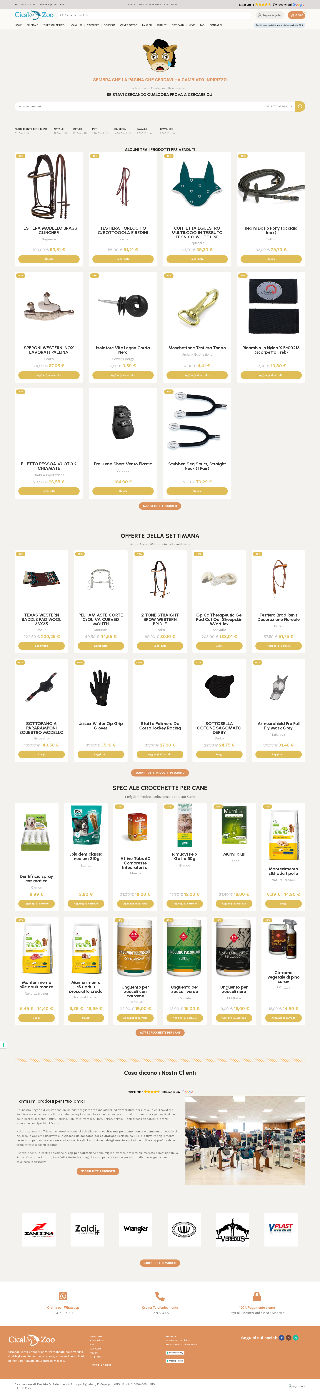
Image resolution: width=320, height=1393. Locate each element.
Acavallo (219, 630)
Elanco (86, 865)
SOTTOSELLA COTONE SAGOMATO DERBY (219, 728)
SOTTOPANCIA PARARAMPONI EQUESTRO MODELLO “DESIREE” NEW (41, 730)
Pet (92, 1344)
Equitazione (97, 1340)
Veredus (122, 470)
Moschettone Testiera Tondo (197, 347)
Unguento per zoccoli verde (184, 989)
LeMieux (278, 735)
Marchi (94, 1352)
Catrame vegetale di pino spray (283, 977)
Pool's (49, 359)
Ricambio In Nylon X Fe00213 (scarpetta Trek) (271, 350)
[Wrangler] (135, 1230)
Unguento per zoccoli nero (234, 989)
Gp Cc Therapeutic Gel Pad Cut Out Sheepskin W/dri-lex (219, 619)
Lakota (123, 239)
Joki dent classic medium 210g (86, 856)
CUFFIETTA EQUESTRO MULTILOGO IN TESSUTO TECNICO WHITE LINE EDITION (197, 234)
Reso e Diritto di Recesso (181, 1344)
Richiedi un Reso (100, 1364)
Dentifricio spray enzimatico (36, 878)
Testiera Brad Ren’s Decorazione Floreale (279, 617)
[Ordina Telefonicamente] (160, 1296)
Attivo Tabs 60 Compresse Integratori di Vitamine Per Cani (135, 865)
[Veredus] (233, 1230)
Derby (219, 738)
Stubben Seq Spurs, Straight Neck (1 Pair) (197, 466)
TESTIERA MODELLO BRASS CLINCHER (49, 230)
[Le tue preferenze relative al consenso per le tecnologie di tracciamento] (3, 1044)
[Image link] (31, 1340)
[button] (271, 5)
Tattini (271, 239)
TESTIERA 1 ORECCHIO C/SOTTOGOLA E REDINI (123, 230)
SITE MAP (96, 1356)
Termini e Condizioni (178, 1340)
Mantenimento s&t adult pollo (283, 871)
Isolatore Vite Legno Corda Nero (123, 350)
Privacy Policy (176, 1352)
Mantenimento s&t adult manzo (36, 984)
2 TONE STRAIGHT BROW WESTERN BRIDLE (160, 619)
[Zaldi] (87, 1230)
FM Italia (135, 1002)
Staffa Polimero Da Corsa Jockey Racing (160, 726)
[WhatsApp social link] (296, 1338)
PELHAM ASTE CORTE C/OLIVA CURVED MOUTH (101, 619)
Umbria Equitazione (197, 354)
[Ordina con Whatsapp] (63, 1296)
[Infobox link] (25, 4)
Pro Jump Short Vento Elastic (123, 463)
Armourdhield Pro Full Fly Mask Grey (279, 726)
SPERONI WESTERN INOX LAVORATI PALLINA (49, 350)
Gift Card (95, 1348)
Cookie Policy (176, 1360)
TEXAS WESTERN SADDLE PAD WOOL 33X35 (41, 619)
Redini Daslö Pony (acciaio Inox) (271, 230)
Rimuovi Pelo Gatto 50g (184, 856)
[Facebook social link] (281, 1338)
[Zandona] (39, 1230)
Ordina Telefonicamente (160, 1307)
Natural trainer (283, 880)
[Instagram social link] (288, 1338)
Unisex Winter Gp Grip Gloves (101, 726)
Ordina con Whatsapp (63, 1307)
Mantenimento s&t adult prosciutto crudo (86, 987)
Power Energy (123, 359)
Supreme (49, 239)
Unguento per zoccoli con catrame (135, 991)
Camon (36, 887)
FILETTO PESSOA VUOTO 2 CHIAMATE (49, 466)
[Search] (300, 106)
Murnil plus (234, 854)
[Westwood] (184, 1230)
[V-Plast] (281, 1230)
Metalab (100, 630)
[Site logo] (34, 15)
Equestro (197, 243)
